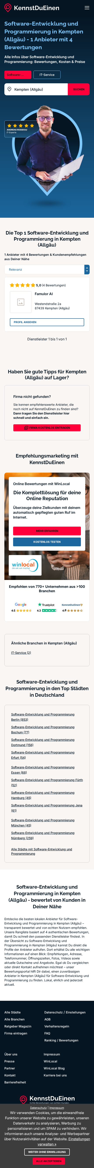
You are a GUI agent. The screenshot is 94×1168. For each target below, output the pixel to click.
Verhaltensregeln (56, 1026)
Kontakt (10, 1075)
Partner (9, 1068)
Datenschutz (53, 1012)
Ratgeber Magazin (17, 1026)
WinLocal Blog (54, 1068)
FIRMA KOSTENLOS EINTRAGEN (49, 427)
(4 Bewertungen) (54, 285)
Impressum (52, 1054)
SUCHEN (78, 89)
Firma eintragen (15, 1033)
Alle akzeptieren (48, 1161)
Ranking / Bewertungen (61, 1040)
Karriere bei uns (55, 1075)
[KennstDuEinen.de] (31, 7)
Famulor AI (44, 294)
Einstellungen (75, 1012)
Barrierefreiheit (15, 1082)
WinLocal (50, 1061)
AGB (47, 1019)
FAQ (47, 1033)
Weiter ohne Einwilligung (47, 1152)
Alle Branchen (14, 1019)
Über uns (10, 1054)
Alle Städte (12, 1012)
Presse (9, 1061)
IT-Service (21, 652)
